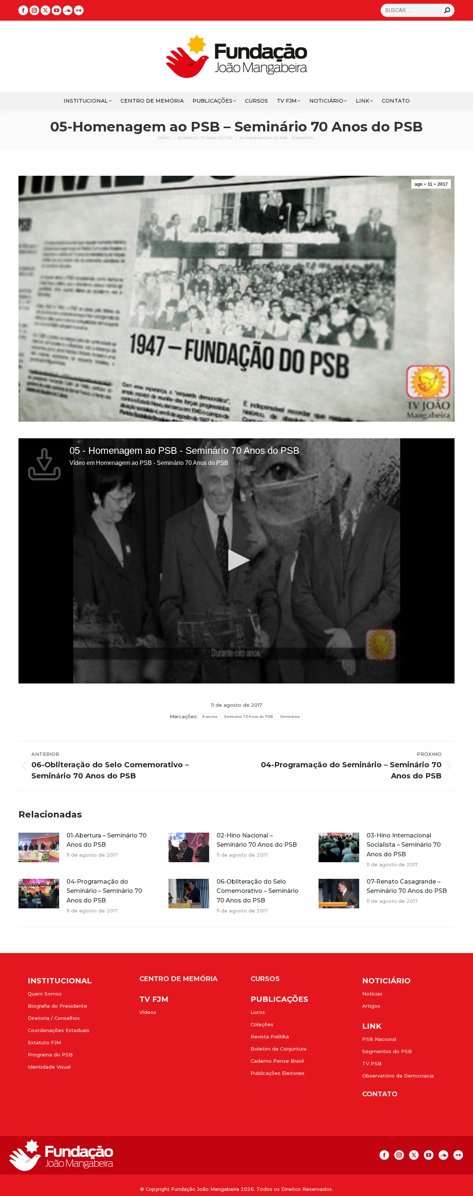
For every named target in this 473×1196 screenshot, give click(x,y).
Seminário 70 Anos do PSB (248, 716)
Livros (258, 1012)
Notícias (372, 994)
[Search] (447, 10)
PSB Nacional (379, 1039)
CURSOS (265, 979)
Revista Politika (270, 1036)
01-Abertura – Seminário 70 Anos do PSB (107, 840)
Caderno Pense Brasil (277, 1061)
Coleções (262, 1024)
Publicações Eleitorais (277, 1073)
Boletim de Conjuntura (278, 1049)
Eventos (210, 716)
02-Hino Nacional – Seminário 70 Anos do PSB (257, 840)
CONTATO (380, 1094)
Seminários (290, 716)
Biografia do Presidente (57, 1006)
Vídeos (147, 1012)
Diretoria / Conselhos (54, 1018)
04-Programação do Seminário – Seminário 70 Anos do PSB (104, 891)
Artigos (371, 1006)
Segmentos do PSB (387, 1051)
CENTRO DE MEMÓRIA (178, 979)
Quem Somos (45, 994)
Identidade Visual (49, 1067)
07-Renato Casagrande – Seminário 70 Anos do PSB (407, 886)
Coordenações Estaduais (58, 1030)
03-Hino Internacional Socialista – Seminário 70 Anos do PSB (404, 845)
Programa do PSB (50, 1055)
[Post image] (38, 847)
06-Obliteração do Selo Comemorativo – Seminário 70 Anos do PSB (258, 891)
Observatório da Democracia (398, 1076)
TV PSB (372, 1063)
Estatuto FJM (44, 1042)
